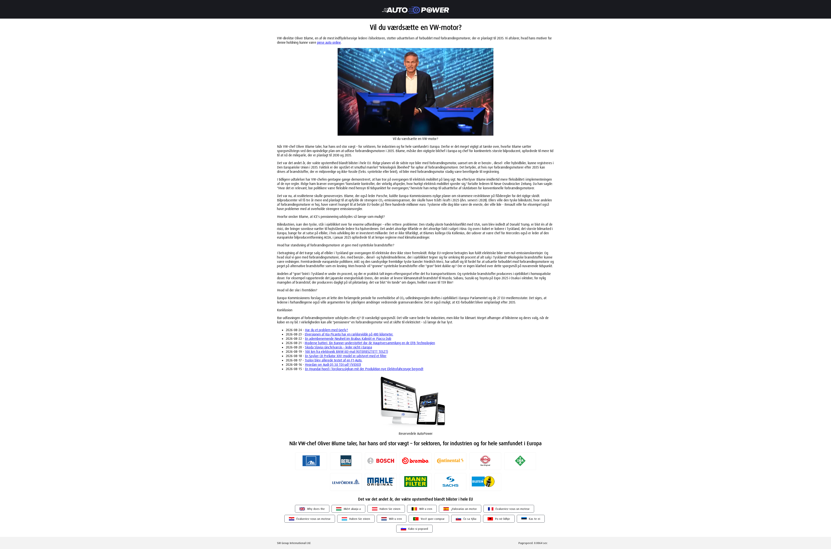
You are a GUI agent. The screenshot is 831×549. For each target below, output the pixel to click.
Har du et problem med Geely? (326, 330)
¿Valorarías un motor (464, 508)
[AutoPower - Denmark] (415, 7)
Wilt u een (425, 508)
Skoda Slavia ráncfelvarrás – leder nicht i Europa (338, 347)
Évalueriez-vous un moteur (513, 508)
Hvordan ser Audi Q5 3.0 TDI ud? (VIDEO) (333, 364)
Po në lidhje (502, 518)
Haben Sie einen (390, 508)
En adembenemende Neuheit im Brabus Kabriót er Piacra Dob (348, 338)
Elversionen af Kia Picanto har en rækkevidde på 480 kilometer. (349, 334)
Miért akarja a (352, 508)
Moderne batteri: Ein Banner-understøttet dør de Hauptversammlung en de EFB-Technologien (370, 343)
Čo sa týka (469, 518)
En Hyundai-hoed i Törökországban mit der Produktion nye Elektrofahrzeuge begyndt (364, 369)
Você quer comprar (432, 518)
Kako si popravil (418, 528)
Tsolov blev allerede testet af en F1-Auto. (333, 360)
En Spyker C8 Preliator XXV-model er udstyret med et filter (346, 356)
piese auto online (329, 42)
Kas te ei (534, 518)
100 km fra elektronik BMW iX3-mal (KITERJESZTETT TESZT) (346, 351)
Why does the (316, 508)
